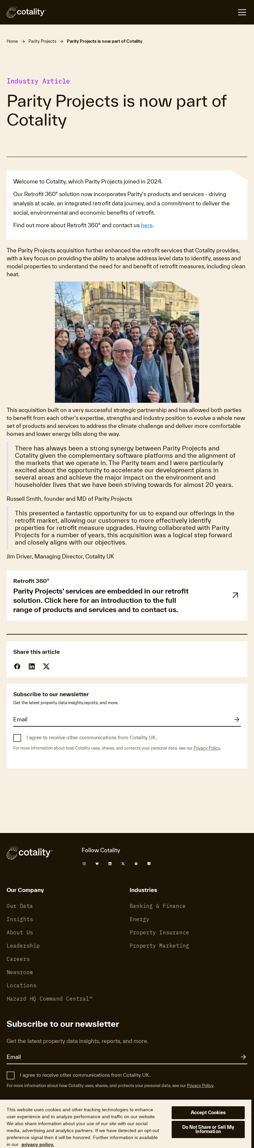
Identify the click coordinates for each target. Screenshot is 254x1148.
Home (12, 41)
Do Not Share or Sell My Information (208, 1129)
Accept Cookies (208, 1112)
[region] (125, 1123)
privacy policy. (37, 1144)
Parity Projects (42, 41)
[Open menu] (242, 12)
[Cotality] (26, 12)
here (147, 225)
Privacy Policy (206, 748)
